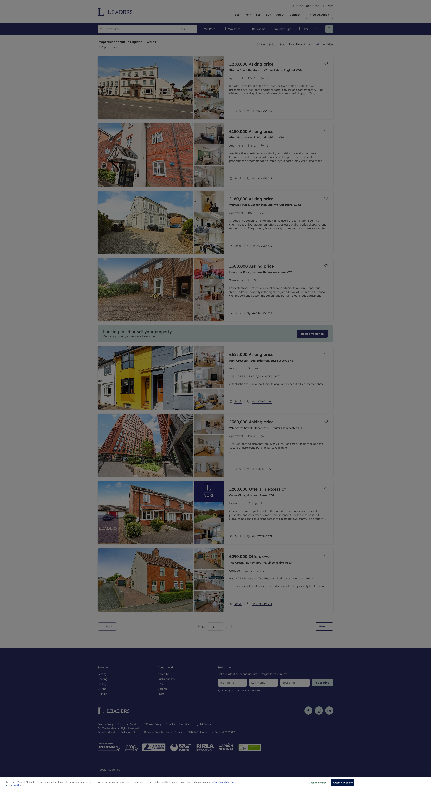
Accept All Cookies (343, 782)
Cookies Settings (317, 782)
